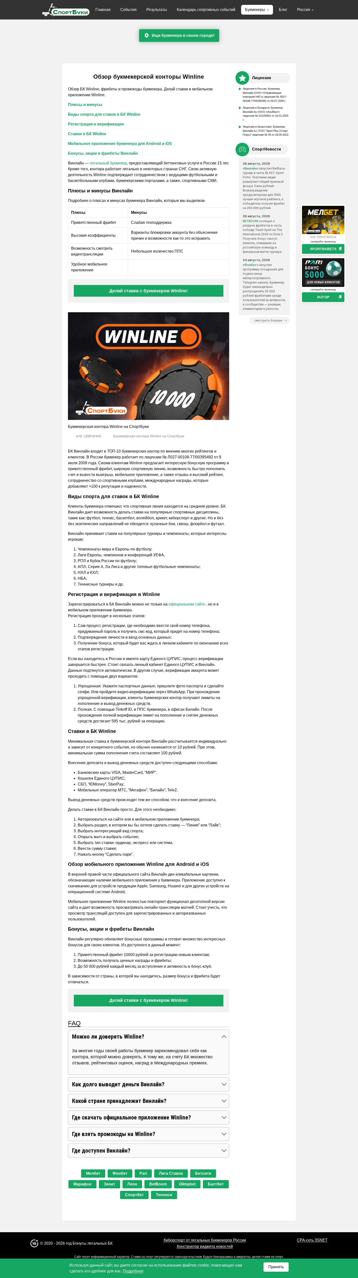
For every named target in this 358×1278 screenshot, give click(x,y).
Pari (143, 1173)
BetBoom (158, 1184)
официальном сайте (187, 604)
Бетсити (203, 1173)
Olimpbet (187, 1184)
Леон (132, 1184)
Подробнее (133, 1271)
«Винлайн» (250, 168)
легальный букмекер (108, 163)
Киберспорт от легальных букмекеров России (205, 1240)
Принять (276, 1267)
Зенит (109, 1184)
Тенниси (164, 1195)
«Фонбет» (250, 265)
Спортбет (134, 1195)
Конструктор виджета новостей (205, 1246)
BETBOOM (250, 221)
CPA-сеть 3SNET (312, 1240)
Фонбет (120, 1173)
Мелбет (93, 1173)
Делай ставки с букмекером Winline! (148, 290)
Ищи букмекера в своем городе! (183, 35)
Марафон (82, 1184)
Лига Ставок (171, 1173)
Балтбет (216, 1184)
